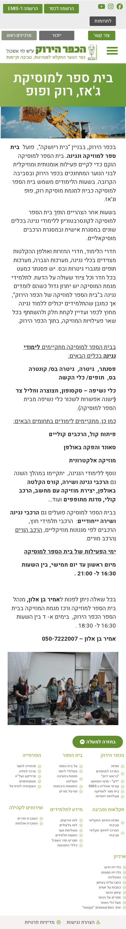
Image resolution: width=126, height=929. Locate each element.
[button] (112, 50)
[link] (120, 6)
